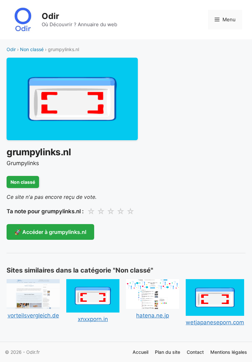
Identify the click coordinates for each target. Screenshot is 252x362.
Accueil (140, 352)
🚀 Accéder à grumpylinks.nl (50, 232)
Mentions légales (228, 352)
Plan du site (167, 352)
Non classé (32, 49)
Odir (50, 16)
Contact (195, 352)
